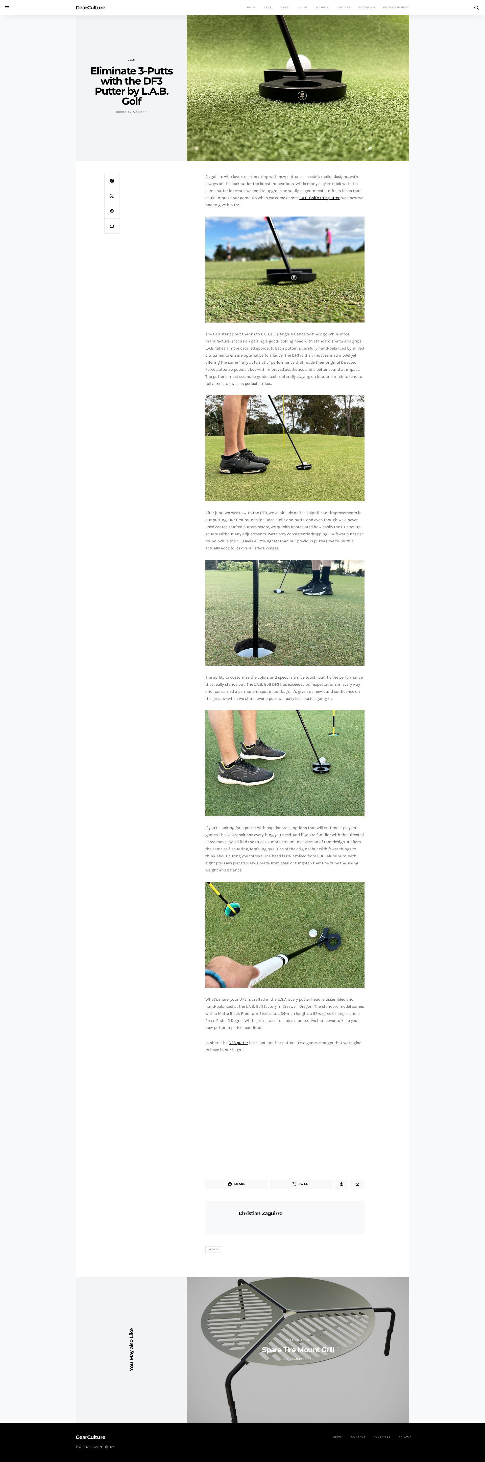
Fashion (322, 7)
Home (251, 7)
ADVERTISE (382, 1436)
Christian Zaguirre (131, 112)
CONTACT (358, 1436)
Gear (268, 7)
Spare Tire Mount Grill (298, 1349)
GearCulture (90, 7)
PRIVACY (404, 1436)
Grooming (366, 7)
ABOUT (338, 1436)
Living (302, 7)
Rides (284, 7)
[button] (209, 1115)
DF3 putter (238, 1042)
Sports (213, 1249)
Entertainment (396, 7)
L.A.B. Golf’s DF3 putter (319, 197)
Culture (344, 7)
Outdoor (303, 1340)
